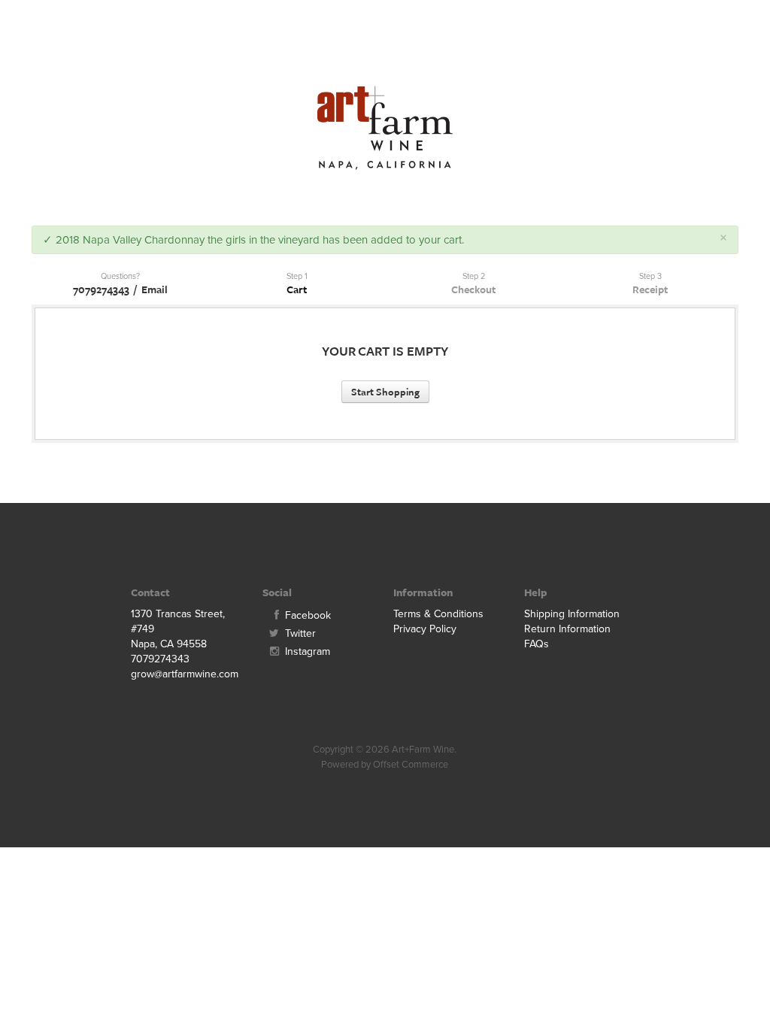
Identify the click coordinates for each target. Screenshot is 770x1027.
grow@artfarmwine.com (184, 674)
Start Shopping (385, 391)
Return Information (567, 629)
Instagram (306, 651)
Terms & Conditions (438, 613)
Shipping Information (572, 613)
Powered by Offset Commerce (384, 765)
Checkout (473, 289)
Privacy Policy (424, 629)
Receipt (650, 289)
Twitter (299, 633)
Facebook (306, 615)
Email (154, 289)
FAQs (536, 644)
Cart (296, 289)
